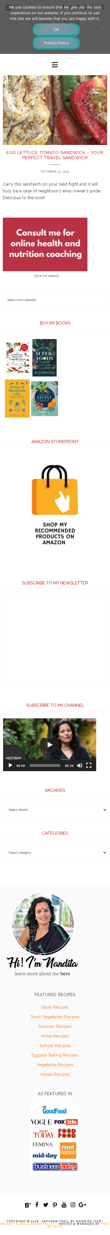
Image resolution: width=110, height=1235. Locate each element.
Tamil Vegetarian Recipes (55, 1017)
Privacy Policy (56, 43)
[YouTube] (64, 1205)
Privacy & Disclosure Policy (28, 1224)
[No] (103, 27)
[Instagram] (73, 1205)
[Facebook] (37, 1205)
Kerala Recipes (55, 1074)
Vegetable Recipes (55, 1065)
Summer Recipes (55, 1026)
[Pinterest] (55, 1205)
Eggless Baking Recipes (55, 1055)
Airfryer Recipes (55, 1045)
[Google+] (82, 1205)
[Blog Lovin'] (28, 1205)
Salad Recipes (55, 1007)
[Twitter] (46, 1205)
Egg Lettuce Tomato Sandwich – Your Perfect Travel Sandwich (55, 155)
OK (56, 29)
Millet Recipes (55, 1036)
